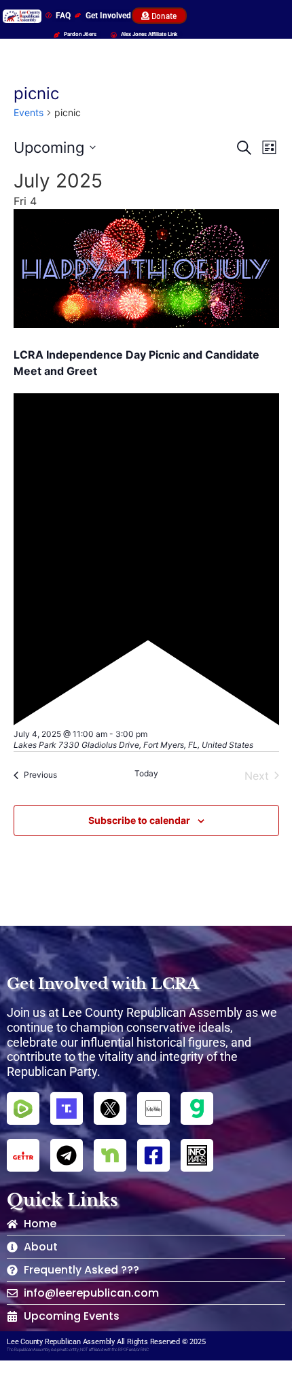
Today (146, 773)
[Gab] (197, 1108)
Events (28, 112)
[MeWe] (153, 1108)
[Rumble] (23, 1108)
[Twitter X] (110, 1108)
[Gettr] (23, 1155)
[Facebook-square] (153, 1155)
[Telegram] (66, 1155)
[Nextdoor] (110, 1155)
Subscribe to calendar (139, 820)
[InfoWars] (197, 1155)
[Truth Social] (66, 1108)
